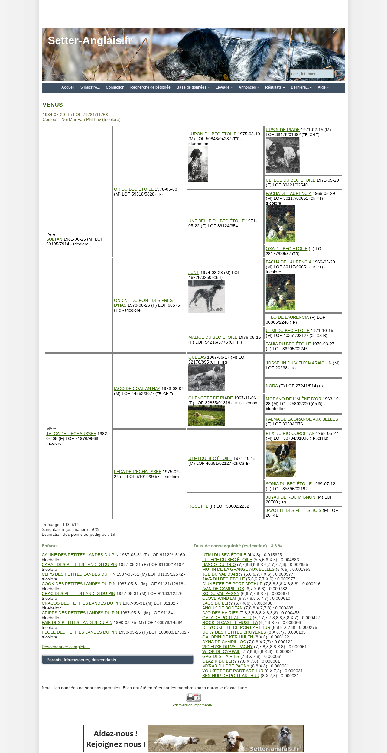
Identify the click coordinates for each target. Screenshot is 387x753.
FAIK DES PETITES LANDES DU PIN (77, 622)
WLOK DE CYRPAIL (221, 651)
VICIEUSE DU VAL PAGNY (227, 646)
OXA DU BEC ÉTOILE (286, 248)
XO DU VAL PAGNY (220, 593)
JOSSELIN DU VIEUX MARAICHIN (299, 362)
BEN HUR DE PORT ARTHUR (230, 675)
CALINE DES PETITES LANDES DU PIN (80, 554)
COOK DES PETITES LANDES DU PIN (79, 583)
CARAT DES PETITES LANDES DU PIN (79, 564)
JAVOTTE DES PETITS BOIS (293, 510)
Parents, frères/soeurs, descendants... (83, 659)
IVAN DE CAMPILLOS (223, 588)
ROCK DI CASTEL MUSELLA (230, 622)
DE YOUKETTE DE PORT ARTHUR (236, 627)
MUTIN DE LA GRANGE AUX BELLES (238, 569)
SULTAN (54, 239)
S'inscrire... (90, 87)
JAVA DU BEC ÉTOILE (223, 579)
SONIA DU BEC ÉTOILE (289, 483)
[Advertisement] (193, 13)
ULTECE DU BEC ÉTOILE (290, 180)
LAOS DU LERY (217, 603)
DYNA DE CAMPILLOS (224, 641)
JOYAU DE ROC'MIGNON (290, 497)
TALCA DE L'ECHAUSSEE (71, 433)
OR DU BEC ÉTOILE (134, 189)
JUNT (193, 272)
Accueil (67, 87)
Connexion (115, 87)
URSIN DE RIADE (283, 129)
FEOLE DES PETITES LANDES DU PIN (79, 632)
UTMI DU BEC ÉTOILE (288, 330)
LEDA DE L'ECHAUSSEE (137, 471)
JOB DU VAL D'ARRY (222, 574)
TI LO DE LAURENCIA (287, 317)
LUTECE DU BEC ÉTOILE (227, 559)
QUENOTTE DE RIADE (210, 398)
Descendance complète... (66, 646)
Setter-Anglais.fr (90, 40)
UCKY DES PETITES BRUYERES (234, 632)
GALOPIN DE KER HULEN (227, 637)
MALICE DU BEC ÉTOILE (212, 337)
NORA (272, 385)
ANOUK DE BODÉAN (222, 608)
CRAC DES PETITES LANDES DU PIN (78, 593)
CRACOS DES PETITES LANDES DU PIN (81, 603)
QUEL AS (197, 357)
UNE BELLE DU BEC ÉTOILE (216, 220)
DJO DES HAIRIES (220, 612)
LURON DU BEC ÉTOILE (212, 133)
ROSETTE (198, 506)
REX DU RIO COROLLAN (290, 433)
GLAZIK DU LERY (219, 661)
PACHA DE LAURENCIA (288, 193)
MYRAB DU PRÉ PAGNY (225, 666)
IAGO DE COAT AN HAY (137, 388)
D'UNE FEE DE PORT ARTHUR (232, 583)
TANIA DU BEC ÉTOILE (288, 343)
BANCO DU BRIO (219, 564)
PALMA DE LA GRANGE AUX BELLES (302, 419)
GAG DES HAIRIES (220, 656)
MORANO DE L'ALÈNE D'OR (293, 398)
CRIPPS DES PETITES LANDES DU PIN (80, 612)
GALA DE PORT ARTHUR (227, 617)
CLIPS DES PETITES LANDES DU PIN (78, 574)
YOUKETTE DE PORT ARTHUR (232, 670)
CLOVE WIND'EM (219, 598)
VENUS (53, 105)
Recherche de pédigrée (150, 87)
